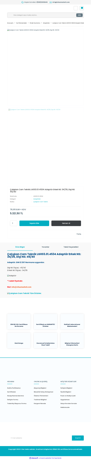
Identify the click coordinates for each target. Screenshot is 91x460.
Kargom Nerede (40, 403)
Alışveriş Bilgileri (40, 388)
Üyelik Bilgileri (65, 392)
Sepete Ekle (34, 223)
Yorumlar (45, 247)
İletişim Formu (12, 400)
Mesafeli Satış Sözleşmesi (43, 392)
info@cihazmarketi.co (21, 287)
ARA (79, 15)
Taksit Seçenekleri (71, 247)
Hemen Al (66, 223)
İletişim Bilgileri (66, 388)
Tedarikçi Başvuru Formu (16, 403)
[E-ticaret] (45, 458)
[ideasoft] (33, 458)
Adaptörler (37, 199)
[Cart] (82, 8)
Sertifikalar (11, 392)
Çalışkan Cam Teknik (40, 202)
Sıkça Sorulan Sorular (68, 403)
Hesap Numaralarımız (15, 396)
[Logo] (29, 8)
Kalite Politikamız (14, 388)
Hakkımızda (64, 407)
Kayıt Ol (78, 438)
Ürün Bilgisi (20, 247)
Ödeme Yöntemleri (41, 396)
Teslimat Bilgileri (40, 400)
